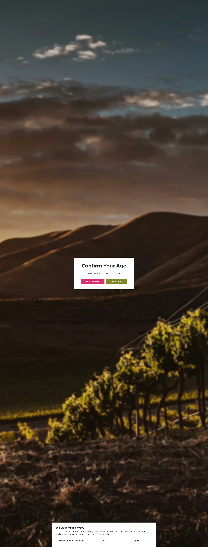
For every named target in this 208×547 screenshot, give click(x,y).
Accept (104, 541)
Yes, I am (117, 281)
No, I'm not (92, 281)
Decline (135, 541)
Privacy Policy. (103, 534)
